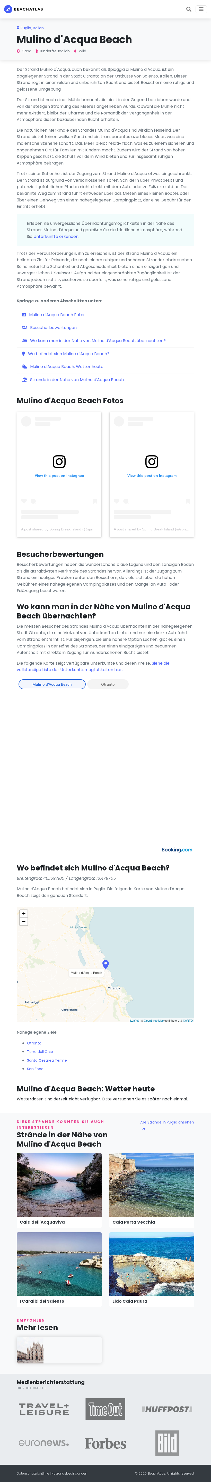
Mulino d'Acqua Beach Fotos (56, 315)
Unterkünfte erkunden (55, 236)
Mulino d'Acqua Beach (52, 684)
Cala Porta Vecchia (133, 1222)
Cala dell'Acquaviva (42, 1222)
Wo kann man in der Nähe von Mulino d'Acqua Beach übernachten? (97, 341)
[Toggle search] (188, 9)
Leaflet (134, 1020)
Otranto (108, 684)
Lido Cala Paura (129, 1301)
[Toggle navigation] (201, 9)
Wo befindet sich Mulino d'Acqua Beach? (68, 354)
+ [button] (23, 913)
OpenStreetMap (154, 1020)
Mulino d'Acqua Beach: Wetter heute (66, 367)
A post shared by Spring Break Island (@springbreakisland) (69, 529)
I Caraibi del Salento (42, 1301)
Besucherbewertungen (53, 328)
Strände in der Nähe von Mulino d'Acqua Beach (76, 380)
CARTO (188, 1020)
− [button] (23, 921)
